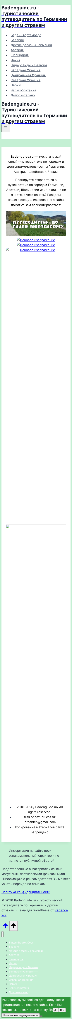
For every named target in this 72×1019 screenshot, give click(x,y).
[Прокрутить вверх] (5, 926)
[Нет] (41, 1016)
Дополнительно (23, 95)
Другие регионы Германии (31, 45)
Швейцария (20, 55)
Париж (16, 85)
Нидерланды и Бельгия (29, 65)
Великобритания (23, 90)
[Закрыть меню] (2, 934)
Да (55, 1010)
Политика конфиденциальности (25, 892)
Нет (62, 1010)
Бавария (17, 40)
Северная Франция (25, 80)
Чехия (15, 60)
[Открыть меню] (5, 128)
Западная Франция (25, 70)
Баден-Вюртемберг (26, 35)
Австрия (17, 50)
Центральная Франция (28, 75)
